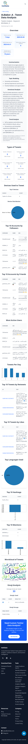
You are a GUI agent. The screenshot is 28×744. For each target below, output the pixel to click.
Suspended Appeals (20, 693)
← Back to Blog (5, 11)
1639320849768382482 (8, 414)
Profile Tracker (19, 702)
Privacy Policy (19, 721)
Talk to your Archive (20, 675)
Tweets (3, 668)
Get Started (14, 636)
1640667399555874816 (8, 407)
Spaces (3, 673)
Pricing (17, 711)
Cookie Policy (19, 723)
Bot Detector (18, 677)
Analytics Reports (20, 684)
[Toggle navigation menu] (25, 4)
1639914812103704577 (8, 398)
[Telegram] (24, 733)
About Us (17, 714)
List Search (18, 690)
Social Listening (19, 704)
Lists (2, 671)
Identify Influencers (20, 670)
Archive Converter (20, 673)
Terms (17, 719)
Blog (2, 711)
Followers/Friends (6, 666)
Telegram (5, 733)
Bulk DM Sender (19, 699)
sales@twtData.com (8, 731)
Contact (17, 716)
